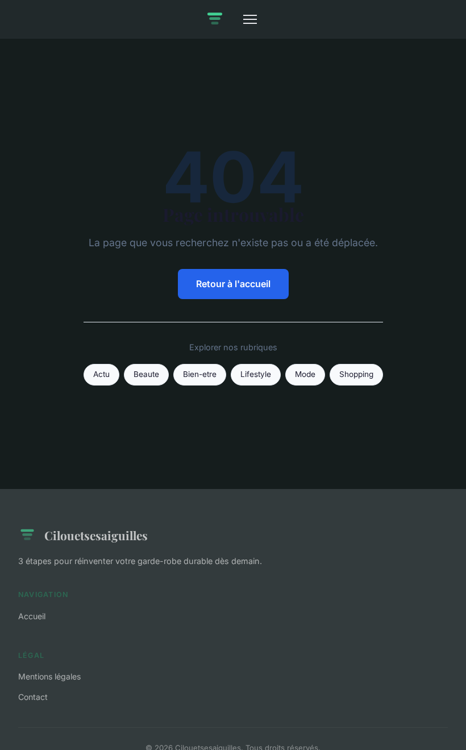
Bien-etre (200, 374)
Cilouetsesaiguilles (96, 535)
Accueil (31, 616)
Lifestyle (255, 374)
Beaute (146, 374)
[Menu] (250, 19)
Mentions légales (49, 676)
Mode (305, 374)
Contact (33, 697)
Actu (101, 374)
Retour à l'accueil (233, 283)
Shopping (356, 374)
